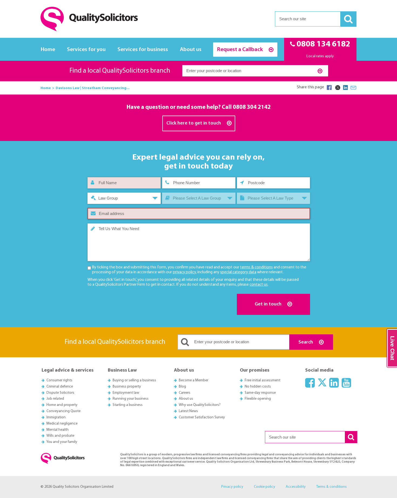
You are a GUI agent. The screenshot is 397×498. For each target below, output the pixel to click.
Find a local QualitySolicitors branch (119, 71)
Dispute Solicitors (60, 393)
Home (48, 49)
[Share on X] (337, 87)
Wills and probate (60, 436)
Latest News (188, 411)
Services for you (86, 49)
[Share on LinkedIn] (345, 87)
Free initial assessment (262, 380)
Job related (55, 399)
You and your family (61, 442)
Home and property (62, 405)
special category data (238, 272)
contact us (259, 285)
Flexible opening (258, 399)
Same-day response (260, 393)
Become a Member (193, 380)
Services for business (142, 49)
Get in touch (268, 304)
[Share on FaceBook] (329, 87)
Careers (184, 393)
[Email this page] (353, 87)
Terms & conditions (331, 487)
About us (190, 49)
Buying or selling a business (134, 380)
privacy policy (184, 272)
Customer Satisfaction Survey (202, 417)
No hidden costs (258, 387)
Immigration (56, 417)
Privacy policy (232, 487)
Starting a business (128, 405)
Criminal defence (59, 387)
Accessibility (296, 487)
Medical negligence (62, 424)
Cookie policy (264, 487)
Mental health (57, 430)
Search (306, 342)
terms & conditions (256, 267)
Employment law (126, 393)
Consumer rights (59, 380)
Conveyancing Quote (63, 411)
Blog (182, 387)
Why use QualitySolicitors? (200, 405)
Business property (127, 387)
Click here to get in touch (194, 123)
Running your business (131, 399)
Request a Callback (240, 49)
